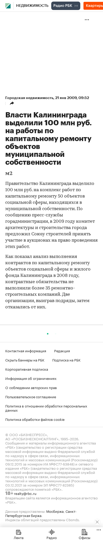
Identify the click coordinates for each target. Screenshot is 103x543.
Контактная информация (25, 350)
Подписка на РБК (66, 359)
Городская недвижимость (29, 98)
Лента (19, 537)
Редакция (62, 350)
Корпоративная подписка (26, 368)
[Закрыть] (97, 522)
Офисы (84, 537)
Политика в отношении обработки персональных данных (46, 407)
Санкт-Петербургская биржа (41, 513)
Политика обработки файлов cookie (35, 419)
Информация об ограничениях (31, 378)
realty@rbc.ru (25, 493)
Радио (51, 537)
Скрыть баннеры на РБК (24, 359)
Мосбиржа (55, 511)
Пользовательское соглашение (30, 396)
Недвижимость (32, 6)
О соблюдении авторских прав (31, 387)
